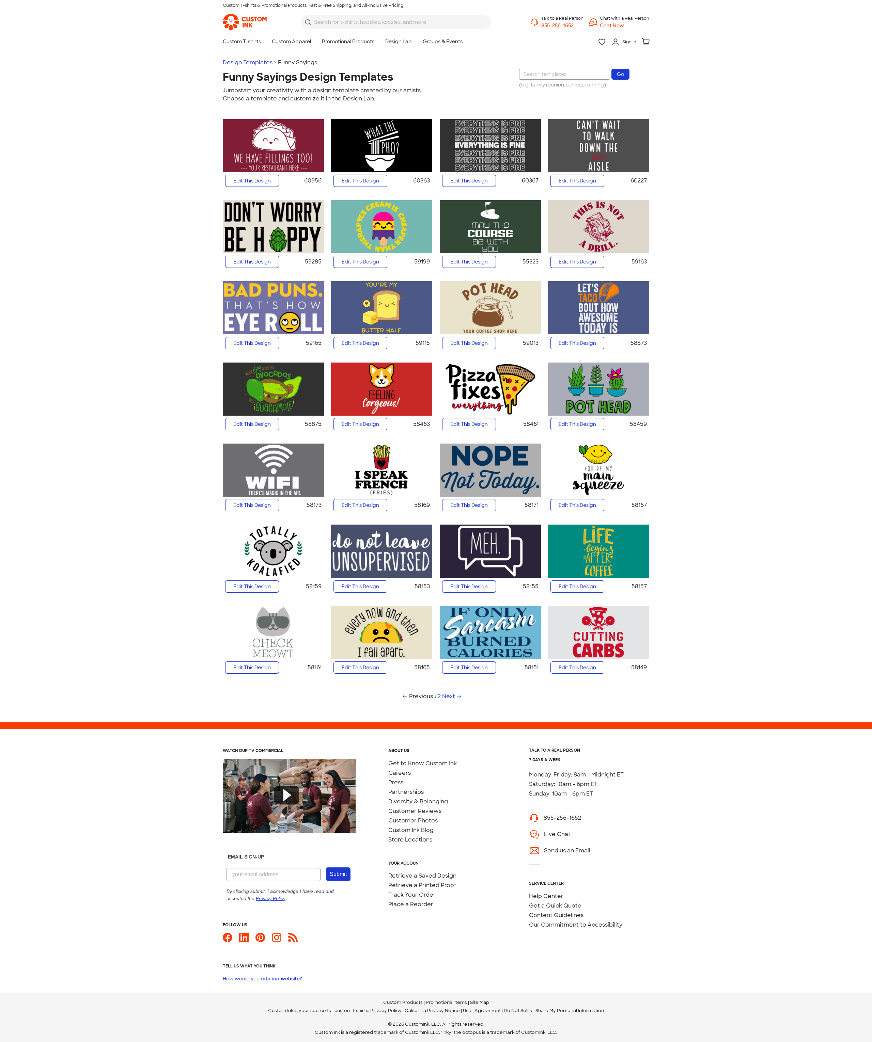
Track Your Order (412, 894)
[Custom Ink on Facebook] (227, 940)
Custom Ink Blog (411, 830)
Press (395, 782)
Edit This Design (252, 180)
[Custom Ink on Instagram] (276, 940)
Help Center (546, 896)
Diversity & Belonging (418, 801)
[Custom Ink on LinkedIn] (244, 940)
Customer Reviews (414, 811)
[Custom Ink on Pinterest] (260, 940)
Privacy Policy (386, 1010)
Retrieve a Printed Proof (422, 885)
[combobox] (395, 22)
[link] (245, 22)
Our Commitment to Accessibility (575, 924)
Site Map (479, 1002)
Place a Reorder (410, 904)
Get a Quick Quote (555, 905)
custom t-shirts (351, 1010)
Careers (399, 772)
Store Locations (410, 839)
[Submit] (308, 22)
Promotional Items (446, 1002)
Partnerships (406, 792)
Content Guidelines (556, 915)
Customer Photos (413, 820)
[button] (624, 25)
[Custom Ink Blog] (293, 940)
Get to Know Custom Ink (422, 763)
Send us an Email (567, 850)
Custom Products (403, 1002)
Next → (452, 696)
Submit (338, 874)
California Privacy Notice (432, 1010)
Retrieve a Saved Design (422, 875)
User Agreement (482, 1010)
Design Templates (247, 62)
